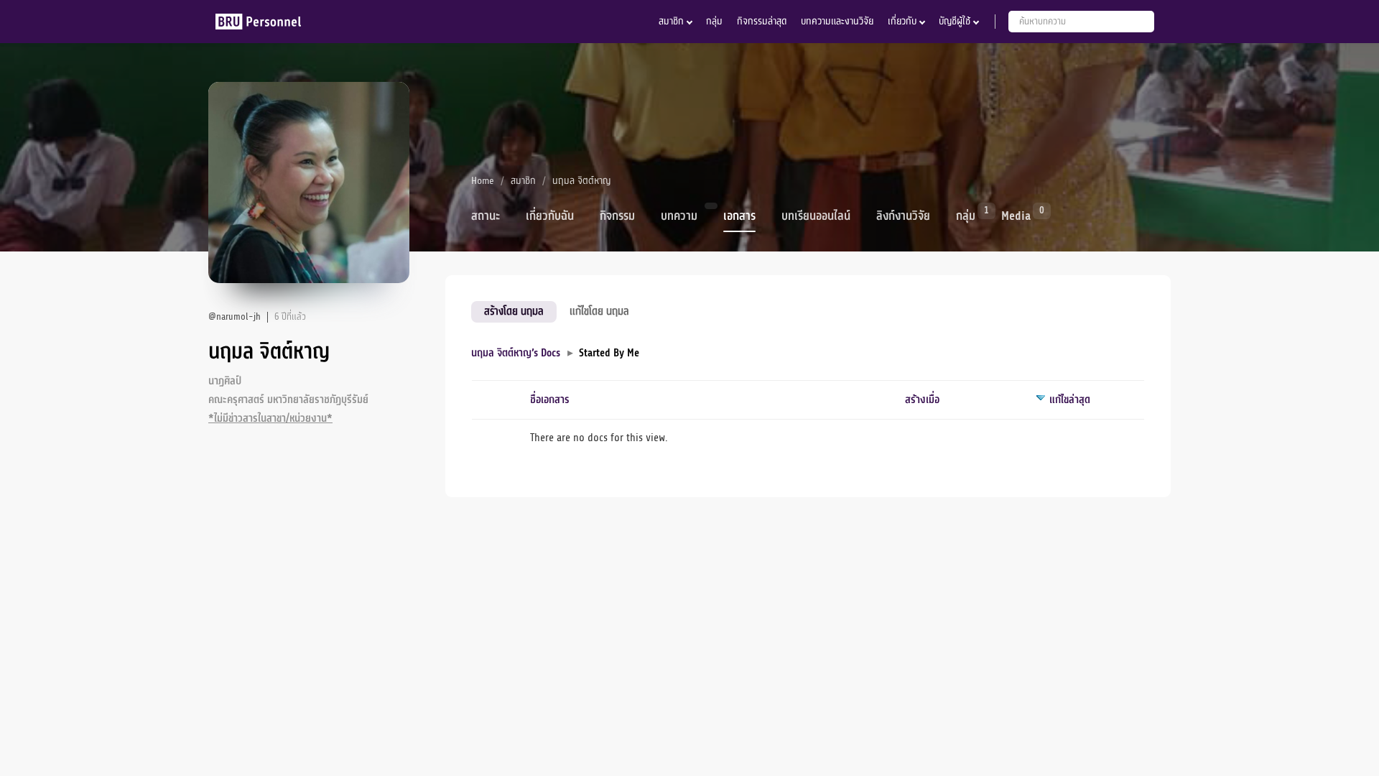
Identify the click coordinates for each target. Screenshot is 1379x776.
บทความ (679, 216)
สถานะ (485, 216)
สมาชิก (671, 21)
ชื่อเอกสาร (550, 400)
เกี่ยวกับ (902, 21)
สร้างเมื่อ (922, 400)
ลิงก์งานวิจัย (903, 216)
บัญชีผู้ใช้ (954, 21)
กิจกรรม (617, 216)
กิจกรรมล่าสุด (761, 21)
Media (1016, 214)
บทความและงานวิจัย (837, 21)
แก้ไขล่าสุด (1069, 400)
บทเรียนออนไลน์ (815, 216)
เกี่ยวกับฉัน (550, 216)
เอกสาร (739, 216)
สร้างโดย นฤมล (514, 311)
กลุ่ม (714, 21)
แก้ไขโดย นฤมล (599, 311)
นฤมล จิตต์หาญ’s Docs (515, 353)
